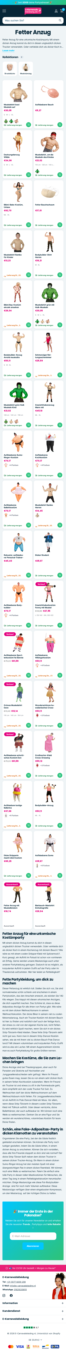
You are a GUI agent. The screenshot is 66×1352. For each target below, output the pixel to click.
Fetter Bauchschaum (44, 205)
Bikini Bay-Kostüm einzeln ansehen (12, 306)
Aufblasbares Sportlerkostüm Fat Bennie (13, 656)
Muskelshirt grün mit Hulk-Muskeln (44, 306)
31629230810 (20, 1289)
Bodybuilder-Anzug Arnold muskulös (13, 356)
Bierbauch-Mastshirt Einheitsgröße (44, 906)
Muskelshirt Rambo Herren (44, 506)
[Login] (56, 11)
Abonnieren (33, 1246)
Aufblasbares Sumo (44, 855)
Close (33, 1303)
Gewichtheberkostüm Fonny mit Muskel (45, 606)
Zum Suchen (60, 20)
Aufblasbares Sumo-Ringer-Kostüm (13, 456)
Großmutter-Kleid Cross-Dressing (43, 756)
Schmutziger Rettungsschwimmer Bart (43, 356)
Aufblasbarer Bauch (44, 104)
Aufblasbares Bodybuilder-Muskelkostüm (13, 606)
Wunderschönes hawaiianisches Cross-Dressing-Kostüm (44, 706)
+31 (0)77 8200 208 (16, 1282)
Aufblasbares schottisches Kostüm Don (14, 756)
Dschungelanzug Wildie (12, 156)
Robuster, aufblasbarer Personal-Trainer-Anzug (13, 556)
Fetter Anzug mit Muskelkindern (11, 906)
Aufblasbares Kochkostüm (41, 456)
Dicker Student (42, 555)
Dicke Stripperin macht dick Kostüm (13, 856)
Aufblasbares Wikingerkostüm (42, 656)
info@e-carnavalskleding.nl (23, 1285)
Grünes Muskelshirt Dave (13, 706)
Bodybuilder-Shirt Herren (43, 256)
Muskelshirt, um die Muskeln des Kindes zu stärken (44, 156)
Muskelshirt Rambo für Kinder (13, 256)
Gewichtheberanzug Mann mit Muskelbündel (44, 406)
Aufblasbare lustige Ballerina (13, 806)
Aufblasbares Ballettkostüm (10, 506)
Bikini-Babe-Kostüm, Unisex (13, 206)
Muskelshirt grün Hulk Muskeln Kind (14, 406)
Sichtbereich (4, 11)
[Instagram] (3, 1295)
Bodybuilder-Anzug (44, 805)
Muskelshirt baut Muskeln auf (11, 105)
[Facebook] (11, 1295)
